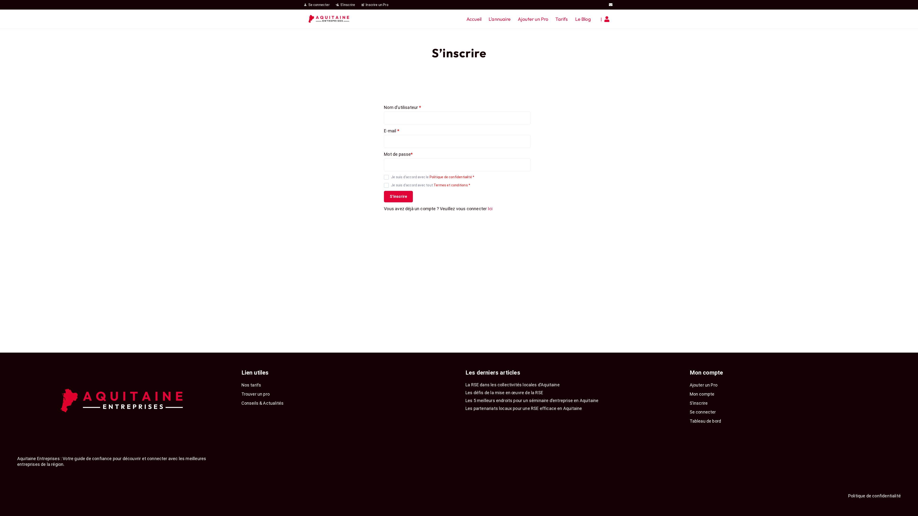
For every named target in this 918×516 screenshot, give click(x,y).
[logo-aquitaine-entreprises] (329, 19)
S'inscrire (398, 196)
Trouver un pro (255, 394)
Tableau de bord (705, 421)
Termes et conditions (451, 185)
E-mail (391, 130)
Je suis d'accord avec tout (430, 185)
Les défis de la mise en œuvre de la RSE (504, 392)
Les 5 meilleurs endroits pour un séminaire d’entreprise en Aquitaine (531, 400)
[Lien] (608, 19)
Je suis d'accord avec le (432, 177)
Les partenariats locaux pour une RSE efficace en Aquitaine (523, 408)
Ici (490, 208)
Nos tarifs (251, 384)
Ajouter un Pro (704, 384)
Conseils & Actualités (262, 403)
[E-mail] (610, 4)
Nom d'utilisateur (402, 107)
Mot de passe (398, 154)
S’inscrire (699, 403)
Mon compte (702, 394)
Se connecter (703, 411)
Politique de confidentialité (451, 177)
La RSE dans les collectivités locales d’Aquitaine (512, 384)
